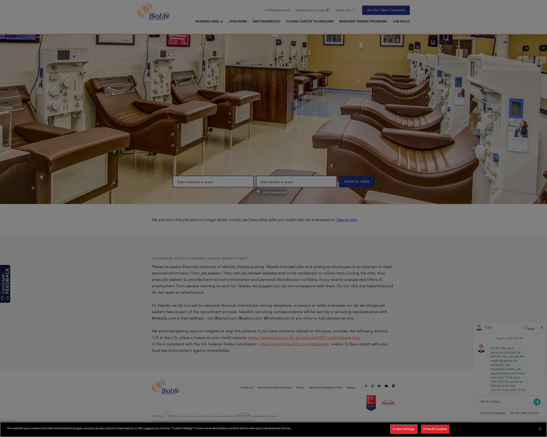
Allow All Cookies (435, 429)
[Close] (540, 429)
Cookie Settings (404, 429)
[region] (273, 429)
